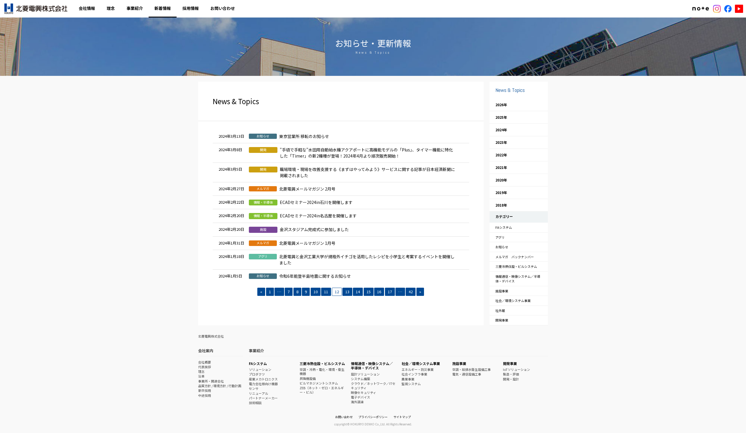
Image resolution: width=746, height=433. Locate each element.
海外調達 (357, 401)
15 (369, 291)
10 (316, 291)
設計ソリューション (365, 374)
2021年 (501, 167)
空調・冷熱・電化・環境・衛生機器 (322, 371)
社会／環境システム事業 (513, 300)
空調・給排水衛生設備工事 (471, 369)
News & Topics (510, 90)
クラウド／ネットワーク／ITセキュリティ (373, 385)
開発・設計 (511, 379)
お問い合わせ (222, 8)
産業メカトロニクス (263, 379)
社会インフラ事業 (414, 374)
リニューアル (258, 393)
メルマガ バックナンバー (514, 256)
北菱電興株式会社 (36, 8)
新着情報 (162, 8)
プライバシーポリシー (373, 417)
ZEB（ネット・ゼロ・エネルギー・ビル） (322, 389)
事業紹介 (134, 8)
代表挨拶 (204, 366)
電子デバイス (360, 397)
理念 (111, 8)
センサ (253, 388)
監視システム (411, 383)
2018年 (501, 204)
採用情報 (190, 8)
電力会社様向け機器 (263, 383)
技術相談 (255, 402)
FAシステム (503, 227)
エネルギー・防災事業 (418, 369)
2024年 (501, 129)
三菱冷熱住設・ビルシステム (516, 266)
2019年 (501, 192)
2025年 (501, 117)
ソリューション (260, 369)
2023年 (501, 142)
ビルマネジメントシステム (319, 383)
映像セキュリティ (363, 392)
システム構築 (360, 378)
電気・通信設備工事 (466, 374)
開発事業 (501, 320)
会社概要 (204, 362)
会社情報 (87, 8)
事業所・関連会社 (211, 381)
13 (347, 291)
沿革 (201, 376)
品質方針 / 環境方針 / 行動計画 (219, 385)
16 (379, 291)
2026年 (501, 104)
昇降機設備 (308, 378)
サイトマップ (402, 417)
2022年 (501, 154)
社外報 (500, 310)
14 (358, 291)
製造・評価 (511, 374)
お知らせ (501, 247)
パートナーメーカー (263, 398)
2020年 (501, 179)
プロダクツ (257, 374)
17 (390, 291)
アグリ (500, 237)
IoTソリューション (516, 369)
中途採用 (204, 395)
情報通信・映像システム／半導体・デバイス (517, 279)
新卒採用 (204, 390)
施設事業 (501, 291)
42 (411, 291)
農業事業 (408, 379)
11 (326, 291)
